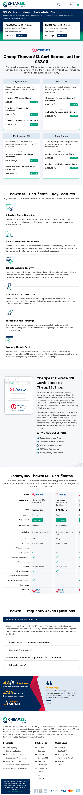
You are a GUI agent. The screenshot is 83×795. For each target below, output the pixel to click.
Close (29, 780)
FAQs (60, 765)
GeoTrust (42, 761)
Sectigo (41, 775)
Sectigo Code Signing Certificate (59, 154)
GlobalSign (42, 765)
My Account (64, 4)
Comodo (41, 751)
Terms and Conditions (67, 758)
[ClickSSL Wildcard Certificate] (58, 25)
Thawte (41, 778)
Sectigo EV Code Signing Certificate (61, 164)
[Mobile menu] (78, 4)
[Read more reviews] (12, 704)
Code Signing (11, 747)
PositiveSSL (42, 768)
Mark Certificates (13, 761)
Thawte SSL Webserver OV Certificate (61, 502)
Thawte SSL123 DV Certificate (18, 98)
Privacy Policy (63, 754)
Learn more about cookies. (15, 791)
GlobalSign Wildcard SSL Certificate (61, 112)
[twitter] (41, 791)
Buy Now (21, 36)
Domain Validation (13, 751)
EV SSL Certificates (14, 754)
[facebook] (36, 791)
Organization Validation (16, 758)
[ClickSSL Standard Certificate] (18, 25)
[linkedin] (45, 791)
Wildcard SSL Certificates (16, 768)
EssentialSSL (43, 758)
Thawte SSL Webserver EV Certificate (21, 120)
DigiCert (41, 754)
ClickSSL (41, 747)
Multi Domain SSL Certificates (18, 765)
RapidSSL (41, 772)
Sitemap (61, 761)
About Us (61, 747)
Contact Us (62, 751)
